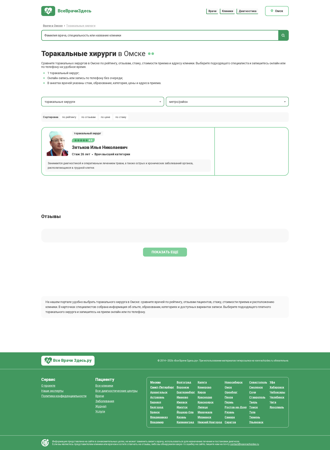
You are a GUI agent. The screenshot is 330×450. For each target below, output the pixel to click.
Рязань (229, 412)
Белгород (156, 407)
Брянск (155, 412)
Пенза (229, 397)
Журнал (100, 406)
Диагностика (247, 11)
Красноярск (205, 402)
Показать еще (165, 252)
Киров (202, 392)
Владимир (157, 422)
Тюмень (254, 417)
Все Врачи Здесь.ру (71, 360)
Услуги (100, 411)
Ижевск (182, 402)
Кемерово (204, 387)
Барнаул (155, 402)
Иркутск (182, 407)
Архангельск (158, 392)
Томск (253, 407)
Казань (181, 417)
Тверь (253, 402)
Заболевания (104, 401)
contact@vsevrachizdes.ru (244, 444)
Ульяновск (256, 422)
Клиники (227, 11)
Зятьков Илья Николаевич (99, 147)
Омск (228, 387)
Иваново (182, 397)
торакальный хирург (87, 133)
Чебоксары (277, 392)
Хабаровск (277, 387)
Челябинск (277, 397)
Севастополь (258, 382)
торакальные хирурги (60, 102)
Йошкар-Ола (185, 412)
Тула (252, 412)
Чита (273, 402)
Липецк (203, 407)
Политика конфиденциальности (63, 396)
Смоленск (256, 387)
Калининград (185, 422)
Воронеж (183, 387)
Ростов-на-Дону (236, 407)
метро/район (178, 102)
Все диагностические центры (116, 391)
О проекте (48, 385)
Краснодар (205, 397)
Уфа (272, 382)
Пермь (229, 402)
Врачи (212, 11)
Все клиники (104, 385)
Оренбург (231, 392)
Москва (155, 382)
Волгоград (184, 382)
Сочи (252, 392)
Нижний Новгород (210, 422)
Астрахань (157, 397)
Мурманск (204, 417)
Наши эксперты (52, 391)
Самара (230, 417)
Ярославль (277, 407)
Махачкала (205, 412)
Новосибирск (234, 382)
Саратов (230, 422)
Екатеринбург (186, 392)
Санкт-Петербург (162, 387)
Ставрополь (257, 397)
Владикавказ (159, 417)
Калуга (202, 382)
